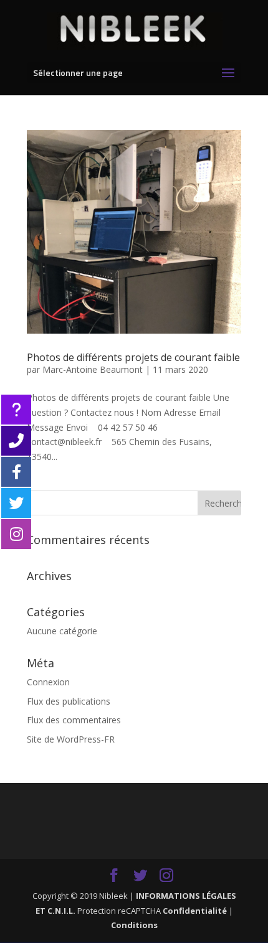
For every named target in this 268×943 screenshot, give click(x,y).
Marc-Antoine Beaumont (92, 369)
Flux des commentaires (74, 720)
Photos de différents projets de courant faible (133, 357)
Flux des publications (68, 701)
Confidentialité (195, 910)
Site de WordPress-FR (71, 739)
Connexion (48, 682)
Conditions (134, 925)
